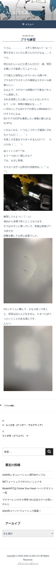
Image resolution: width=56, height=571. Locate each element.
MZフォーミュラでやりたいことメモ (22, 481)
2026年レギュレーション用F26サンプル (23, 474)
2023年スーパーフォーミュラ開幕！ (21, 510)
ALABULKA (19, 12)
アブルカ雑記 (9, 405)
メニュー (29, 24)
